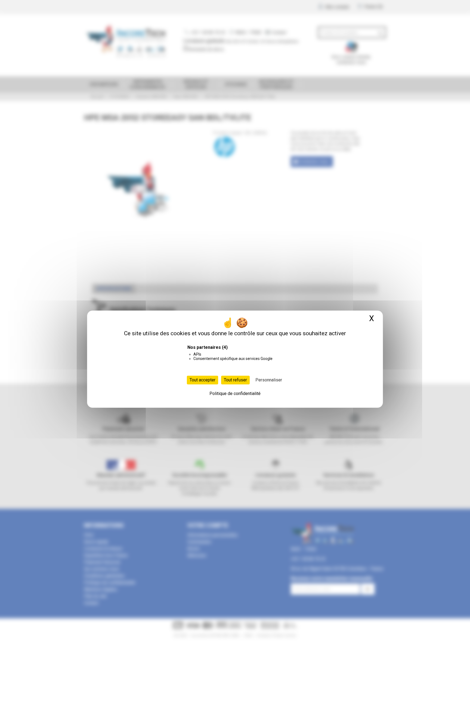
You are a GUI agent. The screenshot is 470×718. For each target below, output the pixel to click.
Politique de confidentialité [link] (235, 393)
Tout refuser (235, 379)
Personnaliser (268, 379)
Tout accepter (202, 379)
